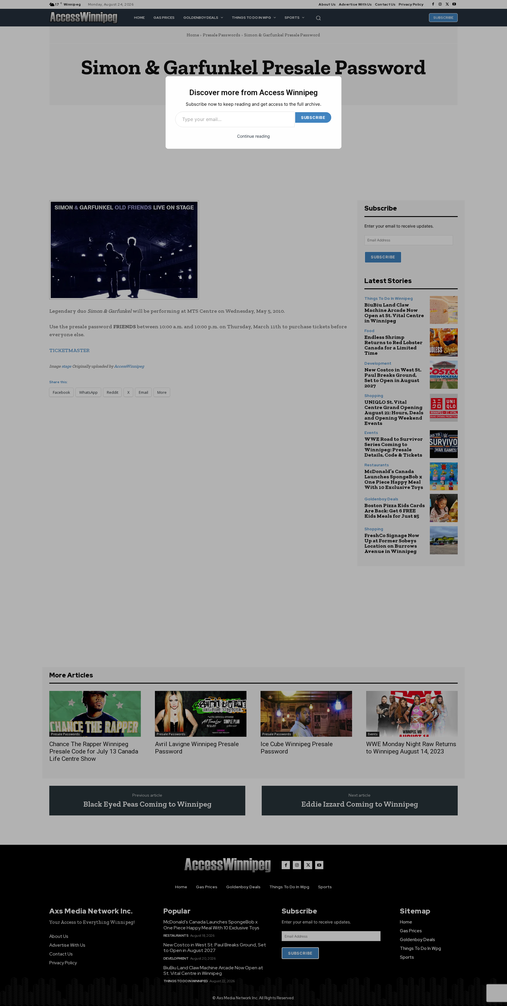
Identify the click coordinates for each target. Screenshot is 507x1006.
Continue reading (253, 136)
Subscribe (313, 117)
